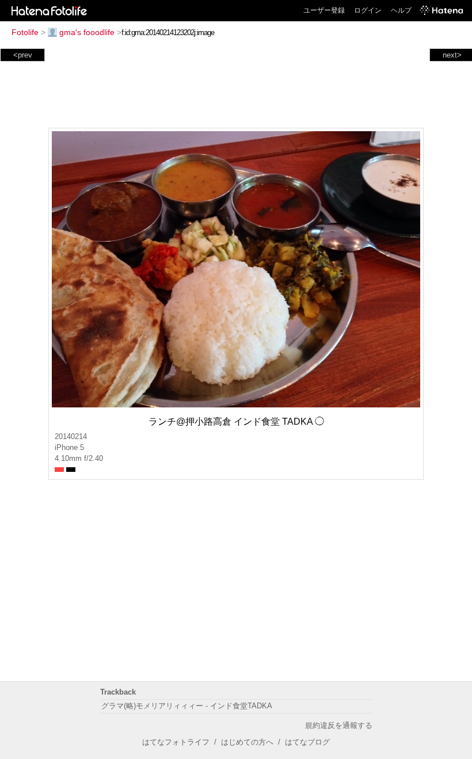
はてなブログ (307, 742)
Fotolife (25, 32)
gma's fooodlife (87, 32)
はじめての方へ (247, 742)
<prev (22, 55)
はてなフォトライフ (176, 742)
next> (452, 55)
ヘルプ (401, 10)
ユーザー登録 (324, 10)
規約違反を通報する (338, 725)
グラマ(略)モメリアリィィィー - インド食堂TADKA (186, 705)
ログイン (368, 10)
